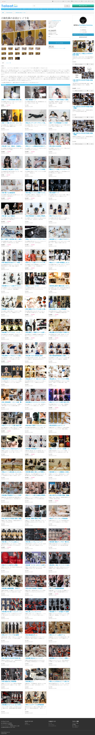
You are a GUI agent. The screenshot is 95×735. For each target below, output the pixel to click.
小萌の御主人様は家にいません (10, 169)
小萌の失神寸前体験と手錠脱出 (34, 588)
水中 (38, 8)
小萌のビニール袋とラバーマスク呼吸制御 (37, 262)
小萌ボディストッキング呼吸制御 (58, 518)
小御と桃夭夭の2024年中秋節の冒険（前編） (83, 107)
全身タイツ (24, 8)
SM (35, 8)
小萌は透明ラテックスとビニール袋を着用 (13, 379)
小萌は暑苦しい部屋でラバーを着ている (36, 332)
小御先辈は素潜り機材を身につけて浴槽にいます (62, 286)
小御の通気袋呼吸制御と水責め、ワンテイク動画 (62, 355)
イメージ (50, 8)
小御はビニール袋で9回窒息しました (59, 262)
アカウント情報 (75, 723)
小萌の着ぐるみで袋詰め (8, 216)
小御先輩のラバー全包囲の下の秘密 (59, 611)
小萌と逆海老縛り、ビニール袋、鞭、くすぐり (14, 402)
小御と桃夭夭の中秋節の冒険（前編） (59, 495)
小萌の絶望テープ (54, 192)
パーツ (45, 8)
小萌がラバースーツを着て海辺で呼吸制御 (13, 425)
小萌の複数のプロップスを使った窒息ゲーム (37, 309)
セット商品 (60, 8)
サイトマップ (27, 724)
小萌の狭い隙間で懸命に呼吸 (33, 518)
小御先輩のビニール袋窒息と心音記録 (59, 472)
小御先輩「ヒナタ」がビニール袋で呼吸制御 (37, 565)
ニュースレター (75, 727)
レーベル (4, 8)
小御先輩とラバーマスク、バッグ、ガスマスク (14, 332)
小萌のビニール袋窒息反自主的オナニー (36, 146)
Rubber (41, 8)
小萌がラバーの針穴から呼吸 (9, 565)
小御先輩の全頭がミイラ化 (20, 12)
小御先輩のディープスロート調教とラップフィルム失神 (64, 658)
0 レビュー (57, 48)
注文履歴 (74, 724)
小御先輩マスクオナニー (8, 309)
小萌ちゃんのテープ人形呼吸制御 (34, 705)
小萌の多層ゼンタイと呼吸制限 (57, 309)
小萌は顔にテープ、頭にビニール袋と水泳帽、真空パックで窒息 (43, 379)
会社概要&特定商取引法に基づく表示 (8, 727)
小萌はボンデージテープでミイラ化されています (39, 123)
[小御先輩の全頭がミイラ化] (23, 33)
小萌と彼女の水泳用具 (55, 146)
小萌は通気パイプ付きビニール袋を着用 (12, 355)
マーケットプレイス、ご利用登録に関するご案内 (10, 725)
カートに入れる (59, 42)
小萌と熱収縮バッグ (30, 99)
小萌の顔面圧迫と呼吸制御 (8, 681)
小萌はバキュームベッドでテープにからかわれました (40, 239)
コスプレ (29, 8)
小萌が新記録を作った (31, 635)
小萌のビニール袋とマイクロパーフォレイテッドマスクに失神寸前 (67, 169)
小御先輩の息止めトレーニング (34, 658)
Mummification (9, 12)
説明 (3, 62)
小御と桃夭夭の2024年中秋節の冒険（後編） (14, 658)
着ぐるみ (33, 8)
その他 (54, 8)
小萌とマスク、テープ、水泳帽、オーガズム (61, 448)
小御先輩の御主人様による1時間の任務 (36, 472)
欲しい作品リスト (75, 725)
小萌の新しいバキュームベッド (34, 542)
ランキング (8, 8)
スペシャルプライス (52, 725)
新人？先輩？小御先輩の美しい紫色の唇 (12, 239)
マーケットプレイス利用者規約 (7, 724)
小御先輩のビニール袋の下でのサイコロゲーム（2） (16, 286)
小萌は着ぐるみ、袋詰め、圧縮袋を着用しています (15, 146)
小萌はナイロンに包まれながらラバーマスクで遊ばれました (18, 448)
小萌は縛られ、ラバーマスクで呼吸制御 (60, 379)
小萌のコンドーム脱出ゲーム (57, 635)
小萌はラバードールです (32, 286)
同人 (57, 8)
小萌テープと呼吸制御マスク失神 (58, 123)
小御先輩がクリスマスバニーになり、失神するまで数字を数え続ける (44, 402)
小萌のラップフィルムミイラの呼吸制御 (36, 169)
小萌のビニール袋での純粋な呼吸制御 (35, 495)
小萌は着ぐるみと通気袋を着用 (34, 355)
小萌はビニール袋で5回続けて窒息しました (61, 99)
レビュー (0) (8, 62)
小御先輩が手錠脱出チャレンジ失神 (11, 495)
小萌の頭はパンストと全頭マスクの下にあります (39, 192)
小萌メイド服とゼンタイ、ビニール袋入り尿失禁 (15, 123)
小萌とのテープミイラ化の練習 (10, 635)
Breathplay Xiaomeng (56, 20)
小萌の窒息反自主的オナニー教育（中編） (13, 262)
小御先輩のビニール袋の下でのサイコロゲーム (62, 239)
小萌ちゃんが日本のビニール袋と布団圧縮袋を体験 (63, 681)
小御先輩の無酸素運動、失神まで (10, 588)
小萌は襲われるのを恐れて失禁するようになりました (64, 332)
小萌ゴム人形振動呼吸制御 (56, 588)
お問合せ (26, 723)
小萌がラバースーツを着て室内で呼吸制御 (61, 402)
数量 (49, 36)
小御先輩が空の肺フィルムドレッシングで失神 (14, 611)
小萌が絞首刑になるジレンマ (57, 425)
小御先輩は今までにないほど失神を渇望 (12, 705)
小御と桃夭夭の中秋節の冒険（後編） (12, 518)
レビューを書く (63, 48)
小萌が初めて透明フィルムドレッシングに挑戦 (38, 425)
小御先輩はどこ (29, 681)
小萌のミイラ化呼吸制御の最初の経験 (12, 99)
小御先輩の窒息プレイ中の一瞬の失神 (59, 542)
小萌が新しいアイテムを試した (10, 542)
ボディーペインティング (15, 8)
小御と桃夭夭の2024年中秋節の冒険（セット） (83, 80)
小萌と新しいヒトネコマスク (33, 611)
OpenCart (8, 732)
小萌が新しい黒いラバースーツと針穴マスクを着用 (63, 565)
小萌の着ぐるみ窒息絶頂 (8, 192)
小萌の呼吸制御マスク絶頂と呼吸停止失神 (37, 216)
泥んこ (21, 8)
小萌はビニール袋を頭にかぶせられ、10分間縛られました (17, 472)
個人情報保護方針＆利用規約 (6, 723)
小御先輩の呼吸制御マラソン (33, 448)
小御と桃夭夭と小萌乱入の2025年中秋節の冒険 (83, 54)
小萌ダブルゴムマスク (55, 216)
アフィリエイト (51, 724)
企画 (47, 8)
